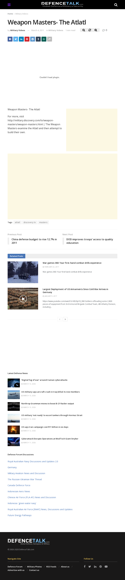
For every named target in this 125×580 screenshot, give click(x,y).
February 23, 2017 (51, 267)
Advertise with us (16, 570)
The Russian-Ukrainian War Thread (25, 479)
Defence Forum (15, 566)
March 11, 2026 (29, 443)
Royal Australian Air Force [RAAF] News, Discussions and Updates (40, 509)
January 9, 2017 (50, 296)
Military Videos (21, 13)
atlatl (17, 222)
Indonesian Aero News (19, 491)
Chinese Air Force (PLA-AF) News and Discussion (32, 497)
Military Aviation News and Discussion (26, 473)
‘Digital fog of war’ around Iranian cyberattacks (44, 380)
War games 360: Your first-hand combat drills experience (72, 262)
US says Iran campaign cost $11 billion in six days (44, 427)
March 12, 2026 (29, 419)
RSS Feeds (51, 566)
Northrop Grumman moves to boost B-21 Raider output (47, 403)
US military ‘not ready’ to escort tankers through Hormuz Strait (51, 415)
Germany (12, 467)
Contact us (34, 570)
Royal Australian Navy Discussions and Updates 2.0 (33, 461)
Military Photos (34, 566)
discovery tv (30, 222)
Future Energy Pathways (20, 515)
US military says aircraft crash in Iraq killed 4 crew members (50, 391)
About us (65, 566)
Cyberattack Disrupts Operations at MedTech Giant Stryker (49, 438)
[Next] (65, 319)
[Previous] (59, 319)
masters (43, 222)
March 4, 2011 (37, 30)
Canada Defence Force (19, 485)
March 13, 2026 (29, 384)
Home (10, 13)
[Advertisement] (91, 130)
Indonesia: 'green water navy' (22, 503)
